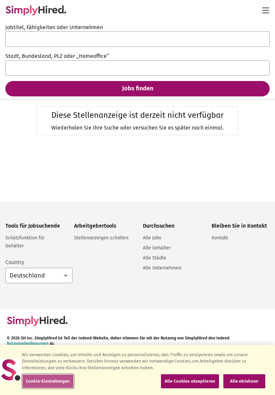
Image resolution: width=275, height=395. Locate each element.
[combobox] (137, 39)
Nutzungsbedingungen (28, 343)
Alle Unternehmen (162, 268)
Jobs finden (137, 88)
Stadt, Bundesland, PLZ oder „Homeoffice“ (57, 56)
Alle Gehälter (157, 248)
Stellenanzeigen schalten (101, 238)
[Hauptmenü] (266, 10)
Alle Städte (154, 258)
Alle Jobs (152, 238)
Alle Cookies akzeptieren (190, 381)
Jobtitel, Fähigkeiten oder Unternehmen (54, 27)
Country (14, 262)
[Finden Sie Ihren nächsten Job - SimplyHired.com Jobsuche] (35, 10)
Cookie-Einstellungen (48, 381)
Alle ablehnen (244, 381)
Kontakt (220, 238)
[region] (137, 370)
